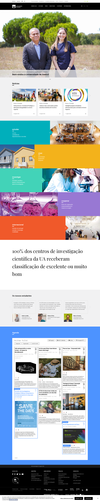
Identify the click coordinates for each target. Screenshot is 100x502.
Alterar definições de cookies (66, 498)
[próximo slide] (98, 42)
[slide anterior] (1, 42)
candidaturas (15, 134)
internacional (67, 6)
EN (84, 6)
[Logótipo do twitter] (17, 474)
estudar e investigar (17, 230)
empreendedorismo (66, 206)
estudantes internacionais (63, 477)
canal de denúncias (35, 478)
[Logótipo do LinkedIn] (20, 474)
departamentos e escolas (19, 136)
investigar (52, 6)
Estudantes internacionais (50, 1)
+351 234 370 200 (77, 480)
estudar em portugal (17, 228)
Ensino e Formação (18, 103)
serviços (45, 480)
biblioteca (46, 483)
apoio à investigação (17, 184)
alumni (59, 478)
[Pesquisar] (87, 6)
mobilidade (15, 232)
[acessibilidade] (81, 6)
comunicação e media (63, 483)
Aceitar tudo (88, 498)
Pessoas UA (61, 1)
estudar (41, 6)
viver (46, 6)
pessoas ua (60, 480)
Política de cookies (13, 499)
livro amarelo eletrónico (36, 480)
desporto (40, 160)
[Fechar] (97, 498)
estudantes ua (61, 475)
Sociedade (66, 1)
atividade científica (17, 180)
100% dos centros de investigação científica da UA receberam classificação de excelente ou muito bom (49, 262)
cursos (14, 133)
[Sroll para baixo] (50, 79)
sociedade (60, 482)
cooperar (59, 6)
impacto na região (66, 208)
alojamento (41, 158)
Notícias (13, 1)
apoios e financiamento (18, 182)
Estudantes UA (41, 1)
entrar (85, 1)
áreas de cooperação (67, 204)
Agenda (18, 1)
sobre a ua (34, 6)
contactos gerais (76, 483)
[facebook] (22, 1)
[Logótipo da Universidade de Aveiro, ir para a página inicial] (17, 6)
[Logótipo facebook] (12, 474)
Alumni (57, 1)
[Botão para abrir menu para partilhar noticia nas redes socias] (34, 114)
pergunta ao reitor (35, 474)
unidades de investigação (49, 482)
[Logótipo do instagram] (15, 474)
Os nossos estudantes (22, 296)
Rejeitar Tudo (79, 498)
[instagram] (24, 1)
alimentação (41, 157)
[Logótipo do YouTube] (22, 474)
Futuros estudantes (34, 1)
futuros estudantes (62, 474)
